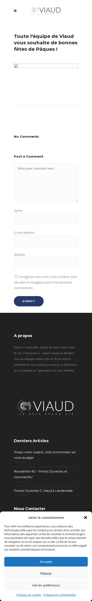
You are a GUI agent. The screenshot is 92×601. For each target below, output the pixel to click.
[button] (85, 517)
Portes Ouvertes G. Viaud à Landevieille (43, 491)
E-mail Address (24, 233)
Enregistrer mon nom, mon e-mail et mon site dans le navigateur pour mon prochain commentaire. (45, 282)
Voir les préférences (46, 585)
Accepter (46, 562)
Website (19, 255)
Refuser (46, 573)
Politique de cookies (28, 595)
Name (18, 211)
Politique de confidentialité (59, 595)
